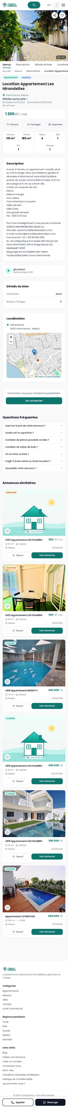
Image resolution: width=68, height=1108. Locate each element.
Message (52, 1102)
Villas (5, 999)
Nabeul (18, 71)
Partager (36, 124)
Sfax (5, 1026)
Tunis (5, 1021)
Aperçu (7, 64)
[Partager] (55, 15)
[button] (34, 352)
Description (23, 64)
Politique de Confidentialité (17, 1079)
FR (48, 5)
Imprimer (57, 124)
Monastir (7, 1039)
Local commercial (12, 1008)
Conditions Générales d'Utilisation (21, 1074)
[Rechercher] (34, 5)
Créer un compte (12, 1061)
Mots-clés (8, 1070)
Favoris (14, 124)
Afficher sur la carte (14, 99)
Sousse (6, 1030)
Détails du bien (43, 64)
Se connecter (34, 401)
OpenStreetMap (54, 376)
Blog (5, 1052)
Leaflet (40, 376)
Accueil (7, 71)
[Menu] (63, 5)
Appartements (11, 991)
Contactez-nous (12, 1066)
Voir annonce (47, 555)
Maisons (7, 995)
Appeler (20, 1102)
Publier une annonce (14, 1057)
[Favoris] (62, 15)
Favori (19, 555)
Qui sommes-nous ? (14, 1083)
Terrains (7, 1004)
